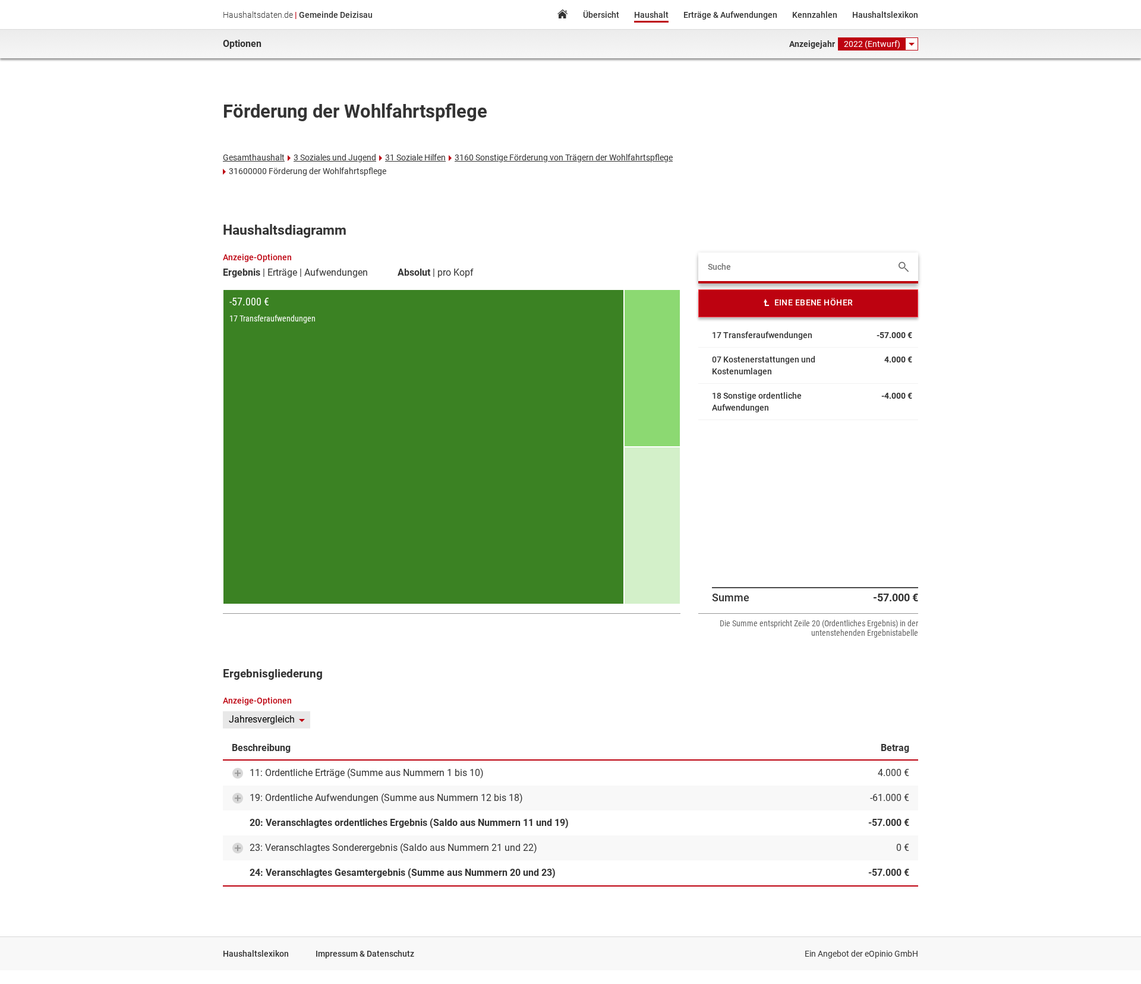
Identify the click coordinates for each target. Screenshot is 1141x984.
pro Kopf (455, 272)
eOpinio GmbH (891, 953)
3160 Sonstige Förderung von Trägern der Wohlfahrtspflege (564, 157)
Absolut (414, 272)
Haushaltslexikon (885, 15)
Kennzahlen (814, 15)
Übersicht (601, 15)
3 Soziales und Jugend (335, 157)
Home (562, 16)
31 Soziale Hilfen (415, 157)
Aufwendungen (336, 272)
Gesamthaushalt (254, 157)
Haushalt (651, 15)
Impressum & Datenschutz (365, 953)
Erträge (282, 272)
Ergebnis (241, 272)
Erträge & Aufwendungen (730, 15)
